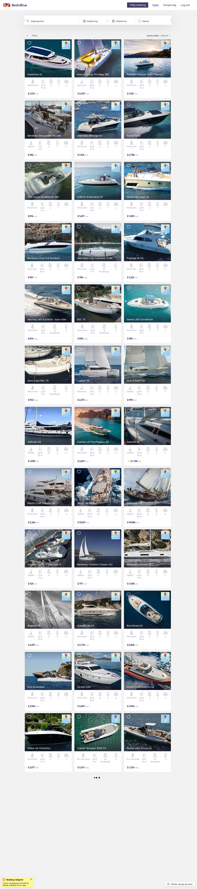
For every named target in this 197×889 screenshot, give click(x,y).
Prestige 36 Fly (135, 258)
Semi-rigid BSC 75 (38, 380)
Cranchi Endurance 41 (90, 196)
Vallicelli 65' (34, 441)
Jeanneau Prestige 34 (89, 135)
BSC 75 (81, 319)
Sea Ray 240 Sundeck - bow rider (46, 319)
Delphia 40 (133, 441)
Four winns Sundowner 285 (43, 196)
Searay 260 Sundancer (140, 319)
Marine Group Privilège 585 (93, 74)
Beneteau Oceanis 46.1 (140, 564)
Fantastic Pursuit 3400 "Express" (145, 74)
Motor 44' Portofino (38, 748)
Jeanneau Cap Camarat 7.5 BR (95, 258)
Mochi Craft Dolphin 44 (140, 687)
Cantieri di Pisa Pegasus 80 (93, 441)
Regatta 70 (33, 625)
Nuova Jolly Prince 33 (139, 748)
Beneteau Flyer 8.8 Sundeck (43, 258)
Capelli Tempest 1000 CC (92, 748)
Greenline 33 (34, 74)
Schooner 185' (135, 503)
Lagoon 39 (83, 380)
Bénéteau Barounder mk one (44, 135)
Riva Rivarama (35, 687)
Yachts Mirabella (86, 503)
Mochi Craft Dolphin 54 (41, 503)
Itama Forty (133, 135)
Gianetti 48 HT (85, 625)
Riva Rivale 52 (135, 625)
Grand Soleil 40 (136, 380)
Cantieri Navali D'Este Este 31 (44, 564)
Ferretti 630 (84, 687)
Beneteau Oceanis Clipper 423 (94, 564)
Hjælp (155, 5)
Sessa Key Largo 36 (138, 196)
